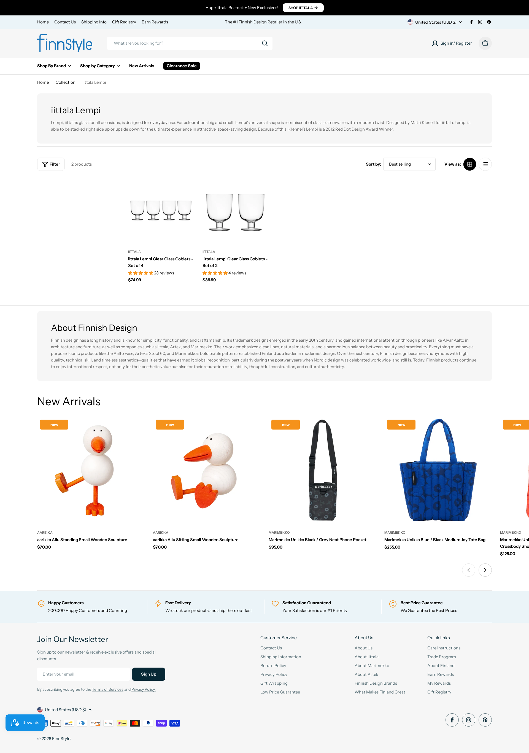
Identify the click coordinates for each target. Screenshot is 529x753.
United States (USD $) (436, 22)
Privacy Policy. (143, 689)
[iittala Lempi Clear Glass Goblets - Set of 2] (236, 210)
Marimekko (201, 346)
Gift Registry (124, 22)
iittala (134, 252)
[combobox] (189, 43)
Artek (175, 346)
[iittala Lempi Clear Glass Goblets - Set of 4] (161, 210)
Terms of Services (107, 689)
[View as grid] (469, 164)
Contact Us (65, 22)
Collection (65, 82)
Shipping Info (94, 22)
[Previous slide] (468, 570)
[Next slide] (485, 570)
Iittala (162, 346)
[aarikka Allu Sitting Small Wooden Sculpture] (206, 470)
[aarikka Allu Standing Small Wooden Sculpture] (91, 470)
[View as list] (485, 164)
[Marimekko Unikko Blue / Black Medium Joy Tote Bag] (438, 470)
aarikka (45, 532)
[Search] (264, 43)
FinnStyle (61, 738)
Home (43, 22)
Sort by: (373, 164)
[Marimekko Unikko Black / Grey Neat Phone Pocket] (322, 470)
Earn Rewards (155, 22)
